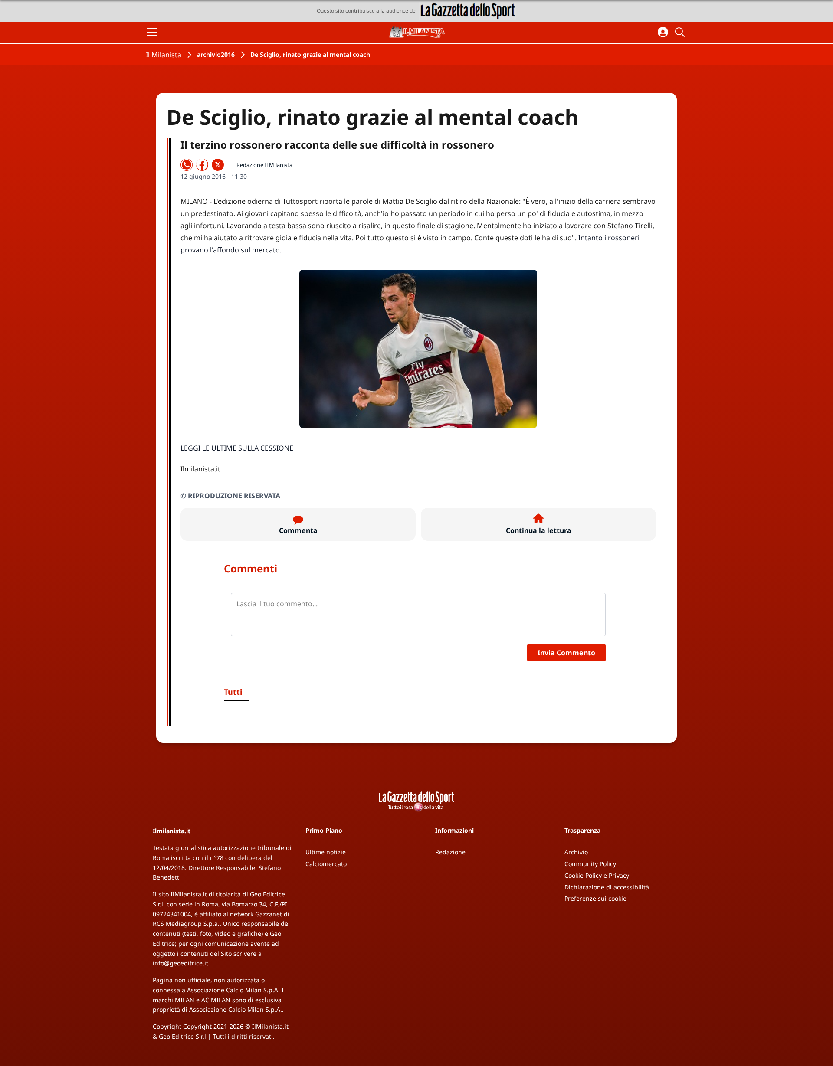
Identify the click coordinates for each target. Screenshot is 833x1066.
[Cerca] (681, 32)
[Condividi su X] (218, 165)
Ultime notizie (325, 852)
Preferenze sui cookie (595, 898)
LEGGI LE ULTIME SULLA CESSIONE (236, 448)
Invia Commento (566, 652)
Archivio (576, 852)
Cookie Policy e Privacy (596, 875)
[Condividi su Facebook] (202, 165)
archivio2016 (216, 54)
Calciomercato (326, 864)
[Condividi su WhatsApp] (186, 165)
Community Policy (590, 864)
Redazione (450, 852)
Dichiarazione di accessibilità (606, 887)
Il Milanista (163, 54)
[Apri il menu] (152, 32)
